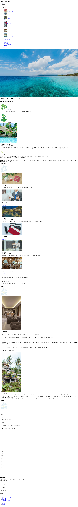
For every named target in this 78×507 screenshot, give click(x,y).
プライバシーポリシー (5, 503)
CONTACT (3, 47)
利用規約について (4, 504)
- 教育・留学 (5, 45)
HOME (3, 3)
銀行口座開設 (4, 498)
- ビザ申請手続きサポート (7, 39)
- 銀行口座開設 (6, 42)
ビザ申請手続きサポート (5, 495)
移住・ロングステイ (5, 502)
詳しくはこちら (4, 205)
